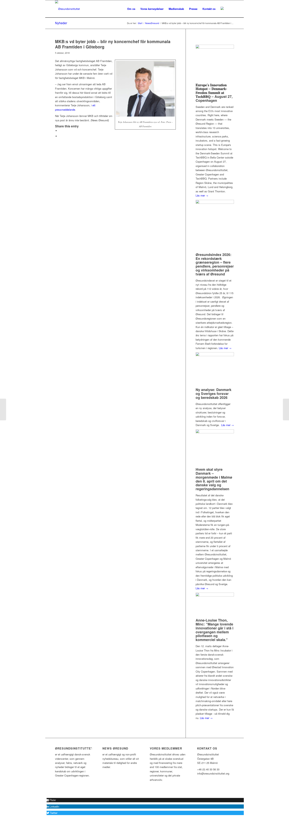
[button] (51, 800)
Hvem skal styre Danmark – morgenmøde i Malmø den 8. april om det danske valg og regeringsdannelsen (214, 479)
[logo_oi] (67, 9)
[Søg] (230, 9)
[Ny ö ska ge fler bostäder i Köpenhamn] (3, 409)
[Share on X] (60, 130)
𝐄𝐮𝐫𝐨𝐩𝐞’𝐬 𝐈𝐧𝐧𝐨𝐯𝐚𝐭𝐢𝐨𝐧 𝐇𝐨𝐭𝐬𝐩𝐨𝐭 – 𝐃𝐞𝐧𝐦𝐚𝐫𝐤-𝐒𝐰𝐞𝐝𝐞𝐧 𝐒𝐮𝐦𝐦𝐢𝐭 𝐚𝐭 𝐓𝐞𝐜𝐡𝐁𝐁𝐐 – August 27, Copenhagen (214, 92)
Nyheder (61, 23)
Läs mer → (202, 195)
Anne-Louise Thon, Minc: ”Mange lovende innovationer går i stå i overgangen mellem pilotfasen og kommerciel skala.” (214, 630)
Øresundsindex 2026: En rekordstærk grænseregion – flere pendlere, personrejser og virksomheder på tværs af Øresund (215, 264)
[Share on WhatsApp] (60, 136)
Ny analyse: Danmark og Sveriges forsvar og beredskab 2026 (213, 393)
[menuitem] (131, 9)
